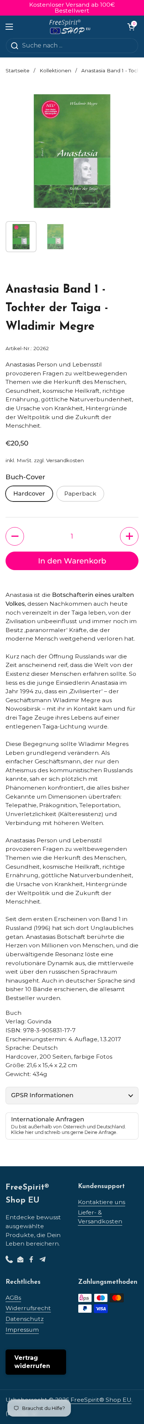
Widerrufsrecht (28, 1308)
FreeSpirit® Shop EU (101, 1399)
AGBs (13, 1297)
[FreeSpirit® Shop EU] (70, 26)
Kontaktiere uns (101, 1202)
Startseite (18, 70)
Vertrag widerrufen (32, 1361)
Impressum (22, 1329)
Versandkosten (65, 460)
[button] (131, 26)
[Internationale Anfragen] (72, 1126)
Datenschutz (25, 1318)
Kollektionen (55, 70)
